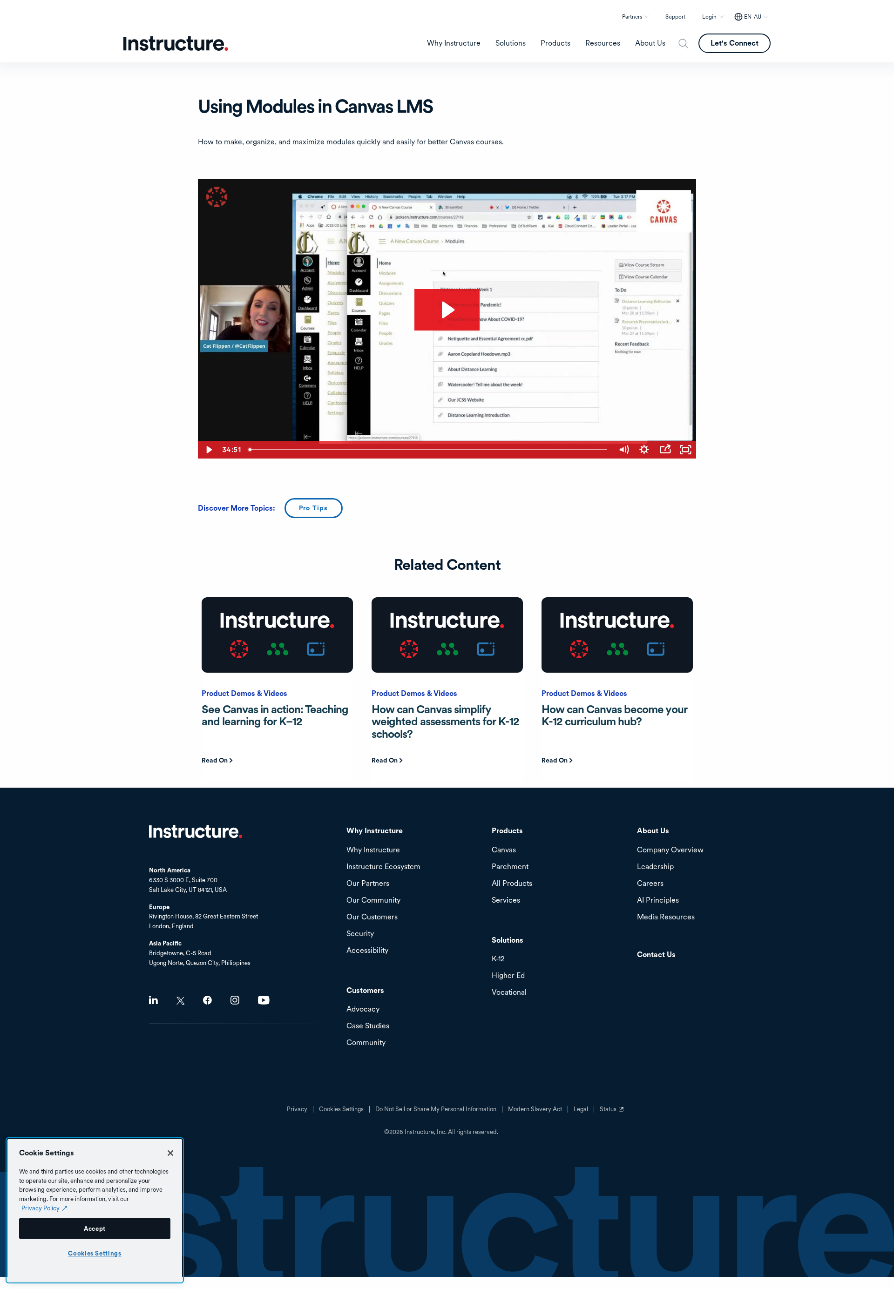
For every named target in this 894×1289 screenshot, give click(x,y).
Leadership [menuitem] (655, 867)
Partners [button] (632, 16)
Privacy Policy (40, 1208)
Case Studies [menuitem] (367, 1026)
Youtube (264, 1000)
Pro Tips (313, 508)
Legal (581, 1109)
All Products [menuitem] (512, 884)
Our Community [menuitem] (373, 900)
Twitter (180, 1001)
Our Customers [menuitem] (372, 917)
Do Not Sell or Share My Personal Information (435, 1109)
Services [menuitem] (506, 900)
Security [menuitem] (360, 934)
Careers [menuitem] (650, 884)
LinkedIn (153, 1000)
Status (613, 1112)
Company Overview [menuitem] (670, 850)
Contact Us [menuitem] (656, 955)
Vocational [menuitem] (509, 993)
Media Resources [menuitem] (666, 917)
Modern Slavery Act (535, 1109)
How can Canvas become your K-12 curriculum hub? (614, 715)
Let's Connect (735, 43)
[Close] (170, 1153)
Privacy (297, 1109)
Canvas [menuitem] (504, 850)
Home (195, 831)
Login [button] (709, 16)
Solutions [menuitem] (510, 43)
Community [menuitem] (366, 1043)
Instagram (234, 1000)
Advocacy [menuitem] (362, 1009)
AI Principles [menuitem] (658, 900)
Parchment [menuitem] (510, 867)
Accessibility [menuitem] (367, 951)
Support (675, 16)
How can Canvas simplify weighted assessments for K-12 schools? (445, 721)
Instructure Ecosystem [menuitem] (383, 867)
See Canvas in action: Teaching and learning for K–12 (275, 715)
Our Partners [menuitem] (367, 884)
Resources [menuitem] (602, 43)
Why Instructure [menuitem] (454, 43)
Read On (215, 760)
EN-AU (752, 16)
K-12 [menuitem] (498, 959)
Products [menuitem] (555, 43)
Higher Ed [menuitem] (508, 976)
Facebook (207, 1000)
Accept (95, 1228)
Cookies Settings (95, 1253)
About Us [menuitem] (650, 43)
